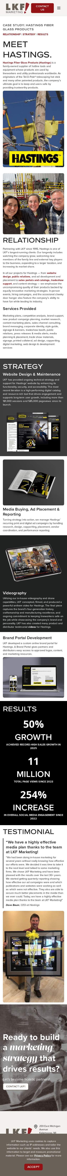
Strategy (29, 34)
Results (43, 34)
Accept (33, 1167)
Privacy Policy (42, 1155)
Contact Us (42, 8)
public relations (21, 276)
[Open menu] (59, 8)
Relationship (12, 34)
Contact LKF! (15, 1086)
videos (32, 627)
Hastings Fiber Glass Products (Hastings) (27, 62)
